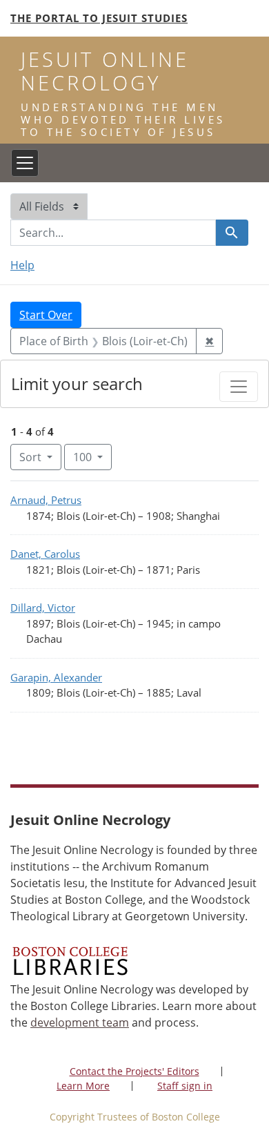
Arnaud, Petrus (45, 500)
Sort (30, 457)
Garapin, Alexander (56, 677)
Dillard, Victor (42, 607)
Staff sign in (184, 1085)
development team (79, 1022)
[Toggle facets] (238, 386)
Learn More (83, 1085)
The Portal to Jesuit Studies (99, 18)
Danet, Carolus (45, 554)
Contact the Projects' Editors (134, 1071)
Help (22, 265)
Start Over (45, 314)
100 (92, 457)
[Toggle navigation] (25, 163)
